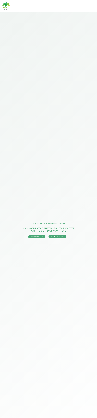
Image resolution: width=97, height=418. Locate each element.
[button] (36, 236)
